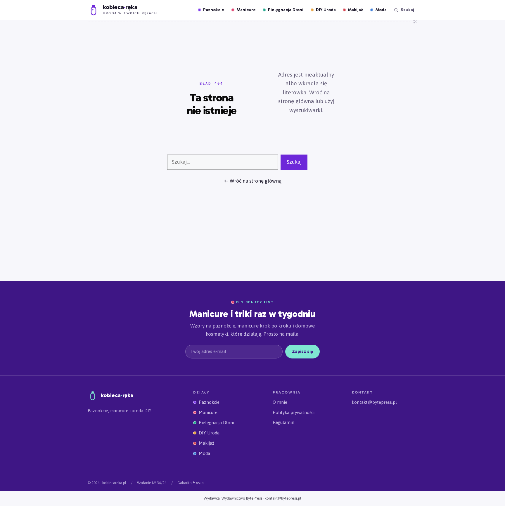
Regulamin (283, 422)
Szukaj (294, 162)
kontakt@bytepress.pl (374, 402)
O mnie (280, 402)
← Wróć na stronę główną (252, 181)
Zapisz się (302, 351)
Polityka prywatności (293, 412)
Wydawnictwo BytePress (242, 498)
